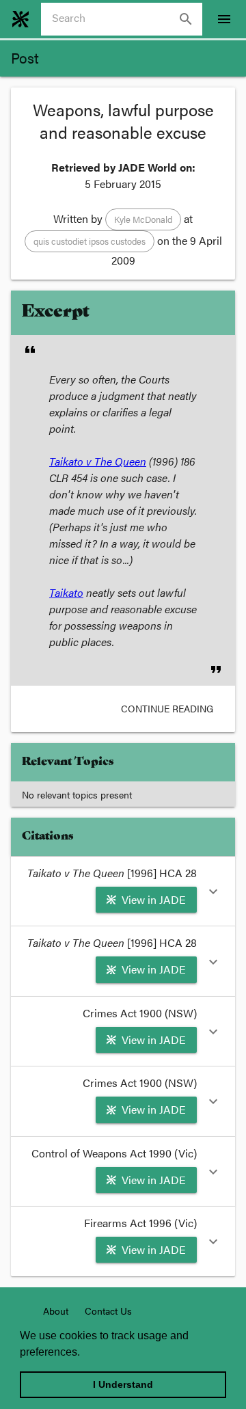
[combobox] (127, 19)
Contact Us (108, 1310)
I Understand (123, 1384)
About (55, 1310)
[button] (143, 219)
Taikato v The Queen (97, 461)
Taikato (66, 592)
